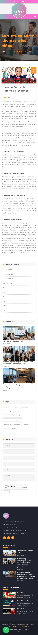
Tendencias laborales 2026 (12, 341)
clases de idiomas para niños (12, 424)
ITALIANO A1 (7, 270)
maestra (6, 428)
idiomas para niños (9, 420)
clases (19, 420)
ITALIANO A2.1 (8, 279)
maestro (25, 424)
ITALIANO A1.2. (8, 274)
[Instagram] (12, 537)
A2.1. (4, 292)
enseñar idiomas (24, 407)
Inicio (3, 51)
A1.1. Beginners (8, 283)
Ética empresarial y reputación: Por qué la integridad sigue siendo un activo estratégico (18, 386)
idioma (15, 407)
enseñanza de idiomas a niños (12, 416)
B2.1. (4, 310)
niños (18, 412)
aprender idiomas (9, 412)
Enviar (6, 492)
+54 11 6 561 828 (11, 527)
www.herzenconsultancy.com (16, 533)
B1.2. (4, 306)
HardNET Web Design (22, 626)
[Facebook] (4, 537)
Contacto (18, 632)
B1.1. (4, 301)
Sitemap (27, 629)
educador (14, 428)
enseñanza (7, 407)
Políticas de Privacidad (13, 629)
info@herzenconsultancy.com (16, 530)
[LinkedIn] (8, 537)
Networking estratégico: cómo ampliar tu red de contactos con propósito (18, 363)
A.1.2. (5, 288)
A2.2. (4, 297)
